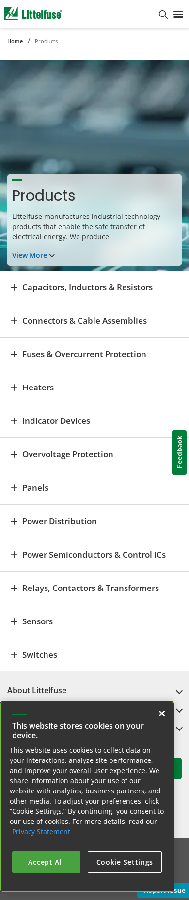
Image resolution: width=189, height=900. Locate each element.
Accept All (46, 862)
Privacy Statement (41, 831)
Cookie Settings (125, 862)
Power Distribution (59, 521)
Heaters (38, 387)
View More (29, 255)
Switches (39, 654)
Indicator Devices (56, 420)
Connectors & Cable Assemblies (84, 320)
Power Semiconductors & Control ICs (94, 554)
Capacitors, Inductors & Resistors (87, 287)
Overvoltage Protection (67, 454)
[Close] (162, 713)
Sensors (37, 621)
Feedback (179, 452)
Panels (35, 487)
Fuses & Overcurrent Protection (84, 353)
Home (15, 41)
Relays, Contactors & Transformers (90, 587)
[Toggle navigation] (178, 13)
